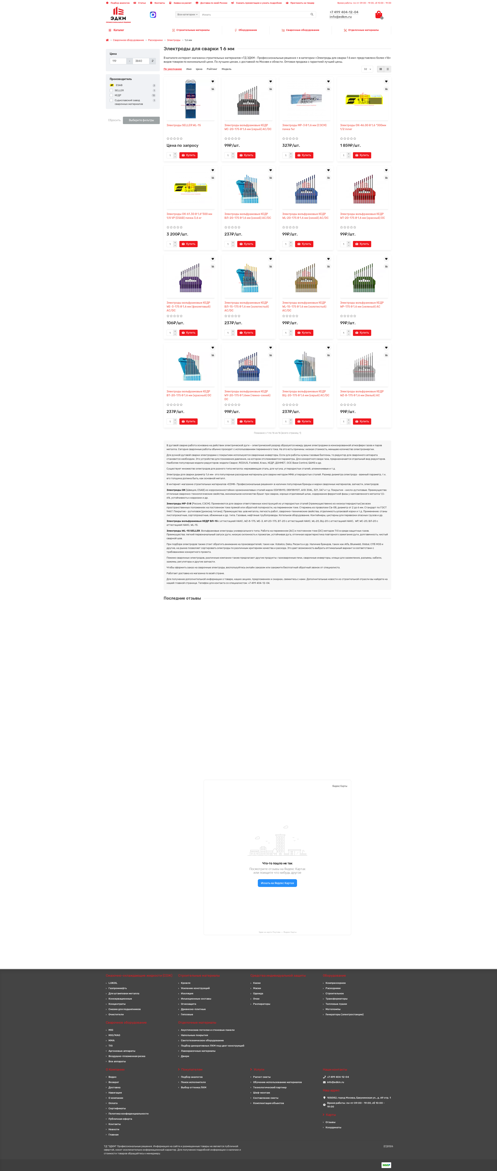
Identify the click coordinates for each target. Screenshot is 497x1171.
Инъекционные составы (196, 998)
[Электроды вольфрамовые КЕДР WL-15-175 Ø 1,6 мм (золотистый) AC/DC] (306, 276)
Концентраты (117, 1003)
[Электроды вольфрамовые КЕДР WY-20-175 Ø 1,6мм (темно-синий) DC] (248, 365)
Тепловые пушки (336, 1003)
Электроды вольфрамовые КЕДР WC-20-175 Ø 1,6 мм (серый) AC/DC (248, 127)
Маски (257, 988)
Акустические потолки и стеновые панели (208, 1029)
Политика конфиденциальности (129, 1113)
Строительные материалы (193, 30)
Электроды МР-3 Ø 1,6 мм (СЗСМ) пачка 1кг (304, 127)
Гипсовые (187, 1014)
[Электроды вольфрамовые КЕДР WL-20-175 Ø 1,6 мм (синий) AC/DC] (306, 187)
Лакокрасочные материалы (198, 1050)
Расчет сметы (262, 1076)
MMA (112, 1040)
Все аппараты (117, 1061)
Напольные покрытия (194, 1035)
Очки (256, 998)
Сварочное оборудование (128, 40)
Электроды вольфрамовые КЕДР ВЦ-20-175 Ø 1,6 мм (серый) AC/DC (305, 393)
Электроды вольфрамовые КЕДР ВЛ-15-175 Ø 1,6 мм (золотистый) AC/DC (246, 306)
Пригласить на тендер (302, 3)
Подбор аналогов (119, 3)
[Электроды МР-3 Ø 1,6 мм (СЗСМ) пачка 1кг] (306, 99)
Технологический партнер (270, 1087)
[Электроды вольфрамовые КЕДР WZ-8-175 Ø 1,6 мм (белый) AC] (364, 365)
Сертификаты (117, 1108)
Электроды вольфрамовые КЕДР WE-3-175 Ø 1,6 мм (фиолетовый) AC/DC (188, 306)
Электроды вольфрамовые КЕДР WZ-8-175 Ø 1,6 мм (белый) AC (362, 393)
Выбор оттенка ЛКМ (193, 1087)
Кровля (185, 982)
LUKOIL (113, 982)
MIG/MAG (114, 1035)
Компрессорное (336, 982)
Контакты (159, 3)
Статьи (142, 3)
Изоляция (187, 993)
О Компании (115, 1069)
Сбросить (114, 120)
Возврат (114, 1082)
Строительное (335, 993)
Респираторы (261, 1003)
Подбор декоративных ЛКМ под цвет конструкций (212, 1045)
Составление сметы (265, 1097)
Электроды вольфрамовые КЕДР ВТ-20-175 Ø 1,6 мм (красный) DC (189, 393)
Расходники (155, 40)
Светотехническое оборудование (202, 1040)
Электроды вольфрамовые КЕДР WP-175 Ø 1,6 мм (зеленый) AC (362, 304)
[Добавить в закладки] (213, 81)
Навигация (115, 1092)
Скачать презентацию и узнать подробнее (258, 3)
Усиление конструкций (195, 988)
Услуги (259, 1069)
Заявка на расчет (182, 3)
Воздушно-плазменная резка (127, 1056)
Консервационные (120, 998)
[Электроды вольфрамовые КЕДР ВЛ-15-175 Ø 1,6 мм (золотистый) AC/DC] (248, 276)
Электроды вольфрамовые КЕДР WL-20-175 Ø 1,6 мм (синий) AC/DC (305, 216)
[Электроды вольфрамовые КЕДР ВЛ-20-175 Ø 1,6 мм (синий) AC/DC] (248, 187)
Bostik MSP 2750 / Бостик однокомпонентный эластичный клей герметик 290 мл (286, 746)
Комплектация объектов (268, 1103)
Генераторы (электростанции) (345, 1014)
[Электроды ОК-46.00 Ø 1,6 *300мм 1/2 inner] (364, 99)
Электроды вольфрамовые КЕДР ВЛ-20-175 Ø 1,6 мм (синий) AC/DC (247, 216)
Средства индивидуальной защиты (278, 975)
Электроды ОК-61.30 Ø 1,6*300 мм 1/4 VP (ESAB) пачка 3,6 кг (189, 216)
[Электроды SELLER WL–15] (191, 99)
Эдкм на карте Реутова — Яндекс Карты (277, 932)
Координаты (333, 1127)
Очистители (116, 1014)
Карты (331, 1115)
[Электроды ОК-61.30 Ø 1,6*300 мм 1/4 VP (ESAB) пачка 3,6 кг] (191, 187)
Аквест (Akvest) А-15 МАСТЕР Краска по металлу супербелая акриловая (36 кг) (284, 677)
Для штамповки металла (124, 993)
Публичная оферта (120, 1118)
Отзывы (330, 1122)
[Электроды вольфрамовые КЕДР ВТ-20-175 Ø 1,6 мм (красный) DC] (191, 365)
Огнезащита (188, 1003)
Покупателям (191, 1069)
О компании (116, 1097)
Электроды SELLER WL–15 (184, 125)
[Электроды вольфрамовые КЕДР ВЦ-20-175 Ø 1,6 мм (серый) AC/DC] (306, 365)
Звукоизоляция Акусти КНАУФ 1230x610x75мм (264, 643)
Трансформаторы (337, 998)
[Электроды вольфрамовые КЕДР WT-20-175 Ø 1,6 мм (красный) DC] (364, 187)
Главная (113, 1134)
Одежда (258, 993)
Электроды (173, 40)
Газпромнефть (118, 988)
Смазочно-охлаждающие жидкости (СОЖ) (139, 975)
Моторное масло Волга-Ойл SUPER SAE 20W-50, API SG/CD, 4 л (274, 712)
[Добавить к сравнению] (213, 89)
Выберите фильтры (141, 120)
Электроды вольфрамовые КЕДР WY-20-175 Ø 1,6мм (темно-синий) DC (247, 395)
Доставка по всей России (213, 3)
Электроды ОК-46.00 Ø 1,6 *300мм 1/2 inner (363, 127)
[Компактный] (387, 69)
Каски (257, 982)
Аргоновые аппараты (122, 1050)
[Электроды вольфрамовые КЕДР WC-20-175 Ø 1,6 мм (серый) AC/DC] (248, 99)
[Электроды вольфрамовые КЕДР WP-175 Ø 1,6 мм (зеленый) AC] (364, 276)
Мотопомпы (333, 1009)
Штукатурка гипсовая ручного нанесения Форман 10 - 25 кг (272, 608)
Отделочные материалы (363, 30)
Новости (114, 1129)
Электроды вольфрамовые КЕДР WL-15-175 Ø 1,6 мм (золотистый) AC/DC (304, 306)
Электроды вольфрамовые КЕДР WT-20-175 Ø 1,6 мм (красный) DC (362, 216)
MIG (111, 1029)
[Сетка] (380, 69)
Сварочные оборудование (302, 30)
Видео (112, 1076)
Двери (185, 1056)
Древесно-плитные (193, 1009)
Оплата (113, 1103)
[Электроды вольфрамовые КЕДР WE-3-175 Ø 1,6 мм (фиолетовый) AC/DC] (191, 276)
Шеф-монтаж (261, 1092)
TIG (111, 1045)
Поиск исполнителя (193, 1082)
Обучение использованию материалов (277, 1082)
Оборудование (248, 30)
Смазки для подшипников (125, 1009)
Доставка (114, 1087)
